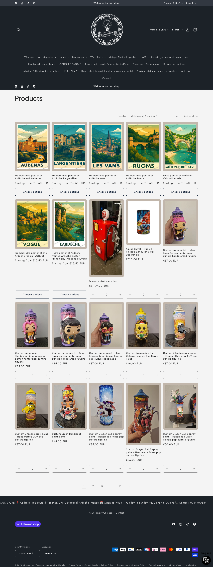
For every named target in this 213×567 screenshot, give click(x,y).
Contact (120, 512)
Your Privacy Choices (100, 512)
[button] (18, 29)
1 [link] (84, 486)
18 (120, 486)
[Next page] (129, 486)
